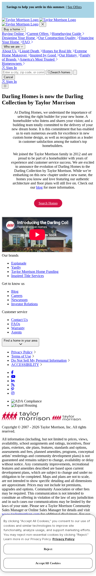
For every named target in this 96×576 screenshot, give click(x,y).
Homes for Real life (57, 51)
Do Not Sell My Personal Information (39, 360)
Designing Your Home (19, 38)
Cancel (8, 77)
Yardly (16, 267)
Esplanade (18, 263)
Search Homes (48, 203)
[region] (48, 543)
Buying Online (13, 34)
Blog (14, 291)
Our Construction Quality (57, 38)
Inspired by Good (43, 55)
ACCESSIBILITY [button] (25, 365)
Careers (16, 296)
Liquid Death (30, 51)
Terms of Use (21, 356)
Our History (68, 55)
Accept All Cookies (47, 563)
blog (39, 187)
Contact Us (19, 320)
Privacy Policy (22, 352)
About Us (9, 51)
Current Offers (38, 34)
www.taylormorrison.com (21, 514)
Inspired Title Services (27, 276)
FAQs (15, 324)
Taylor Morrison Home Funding (34, 272)
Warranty (18, 328)
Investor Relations (24, 304)
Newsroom (19, 300)
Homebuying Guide (67, 34)
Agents (16, 332)
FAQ (26, 42)
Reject (48, 549)
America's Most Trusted (37, 59)
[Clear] (75, 72)
